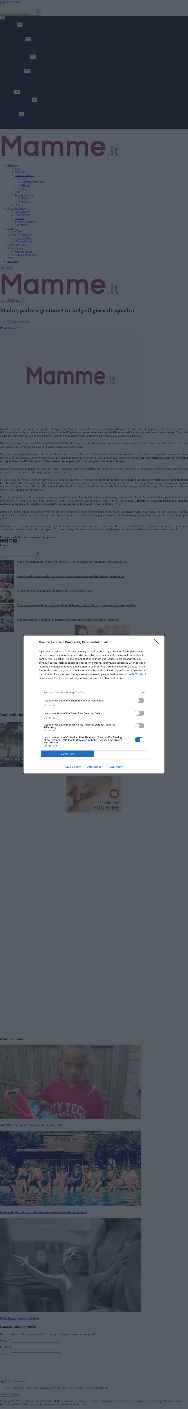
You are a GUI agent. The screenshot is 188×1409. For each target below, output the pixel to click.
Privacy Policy (115, 766)
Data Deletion (73, 766)
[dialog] (94, 704)
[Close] (157, 642)
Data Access (94, 766)
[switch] (139, 700)
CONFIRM (67, 753)
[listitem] (94, 692)
